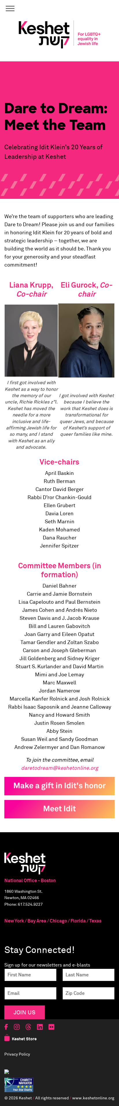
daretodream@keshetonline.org (59, 768)
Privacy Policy (17, 1054)
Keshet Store (24, 1039)
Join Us (25, 1012)
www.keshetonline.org (93, 1098)
